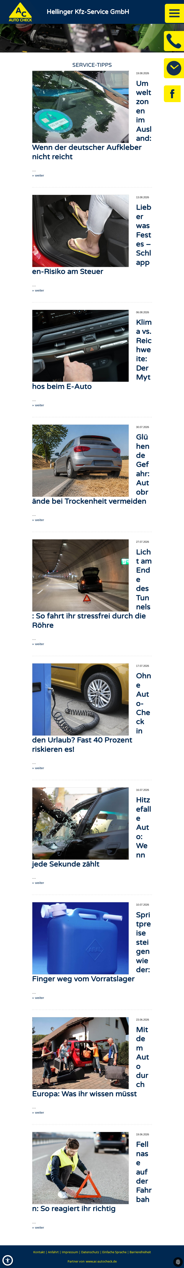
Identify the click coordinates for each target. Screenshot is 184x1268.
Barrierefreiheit (140, 1252)
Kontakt (39, 1252)
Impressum (70, 1252)
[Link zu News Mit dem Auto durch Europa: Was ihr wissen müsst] (80, 1053)
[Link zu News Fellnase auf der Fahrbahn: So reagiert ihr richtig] (80, 1168)
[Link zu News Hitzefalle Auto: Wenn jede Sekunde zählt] (80, 823)
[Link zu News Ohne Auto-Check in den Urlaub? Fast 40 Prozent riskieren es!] (80, 699)
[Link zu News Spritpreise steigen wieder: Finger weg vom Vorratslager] (80, 938)
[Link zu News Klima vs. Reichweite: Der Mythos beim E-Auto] (80, 346)
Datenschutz (90, 1252)
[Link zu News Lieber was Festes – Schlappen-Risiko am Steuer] (80, 231)
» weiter (38, 175)
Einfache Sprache (114, 1252)
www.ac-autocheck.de (101, 1261)
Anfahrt (53, 1252)
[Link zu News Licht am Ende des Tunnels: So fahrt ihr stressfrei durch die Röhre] (80, 575)
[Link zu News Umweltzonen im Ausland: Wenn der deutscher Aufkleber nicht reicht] (80, 107)
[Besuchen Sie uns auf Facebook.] (172, 93)
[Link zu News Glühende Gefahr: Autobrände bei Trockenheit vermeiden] (80, 460)
